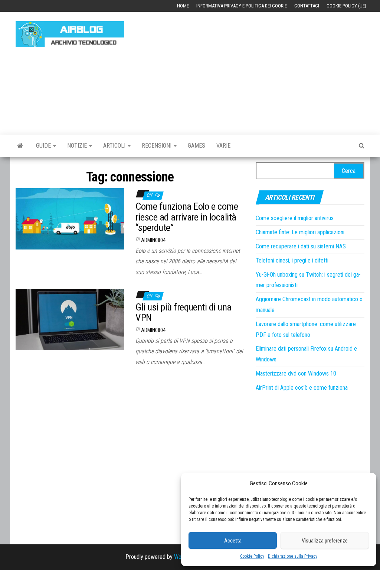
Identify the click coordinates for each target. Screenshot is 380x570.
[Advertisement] (257, 69)
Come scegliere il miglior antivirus (295, 218)
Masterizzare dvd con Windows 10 (296, 373)
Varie (223, 145)
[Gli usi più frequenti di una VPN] (70, 319)
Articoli (115, 145)
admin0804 (153, 240)
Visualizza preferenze (325, 540)
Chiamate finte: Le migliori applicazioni (300, 232)
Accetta (233, 540)
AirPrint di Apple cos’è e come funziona (302, 387)
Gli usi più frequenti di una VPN (183, 312)
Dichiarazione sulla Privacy (292, 556)
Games (196, 145)
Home (183, 6)
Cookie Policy (252, 556)
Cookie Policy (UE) (346, 6)
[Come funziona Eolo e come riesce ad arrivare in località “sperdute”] (70, 218)
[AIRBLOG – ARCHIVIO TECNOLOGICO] (20, 146)
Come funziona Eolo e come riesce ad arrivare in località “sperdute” (186, 217)
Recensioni (157, 145)
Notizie (77, 145)
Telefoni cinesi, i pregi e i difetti (292, 260)
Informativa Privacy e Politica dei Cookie (241, 6)
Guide (44, 145)
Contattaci (306, 6)
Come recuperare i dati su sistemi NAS (301, 246)
